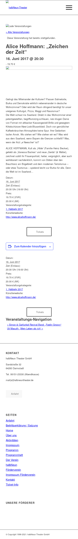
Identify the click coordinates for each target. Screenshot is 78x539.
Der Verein (12, 460)
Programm (12, 450)
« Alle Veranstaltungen (17, 32)
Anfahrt (10, 420)
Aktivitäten (12, 440)
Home (9, 430)
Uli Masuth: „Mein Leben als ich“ (25, 328)
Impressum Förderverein (20, 474)
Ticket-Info (12, 484)
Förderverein (13, 470)
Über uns (11, 435)
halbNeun (11, 465)
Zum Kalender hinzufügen (30, 246)
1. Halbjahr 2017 (14, 209)
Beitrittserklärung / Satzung (22, 425)
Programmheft (14, 455)
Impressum (12, 445)
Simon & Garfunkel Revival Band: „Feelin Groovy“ (34, 324)
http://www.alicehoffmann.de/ (21, 217)
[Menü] (67, 7)
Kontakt (10, 479)
